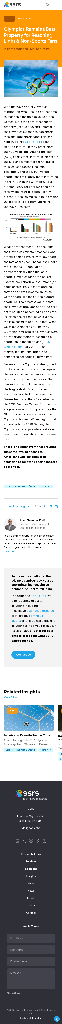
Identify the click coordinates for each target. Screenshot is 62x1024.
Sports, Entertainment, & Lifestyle (20, 486)
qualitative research (40, 610)
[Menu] (57, 5)
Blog (9, 19)
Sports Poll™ (45, 486)
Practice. (37, 1018)
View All (9, 697)
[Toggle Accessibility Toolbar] (57, 1019)
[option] (29, 728)
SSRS (12, 4)
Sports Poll (32, 141)
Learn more (10, 551)
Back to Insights (19, 506)
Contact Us (23, 654)
